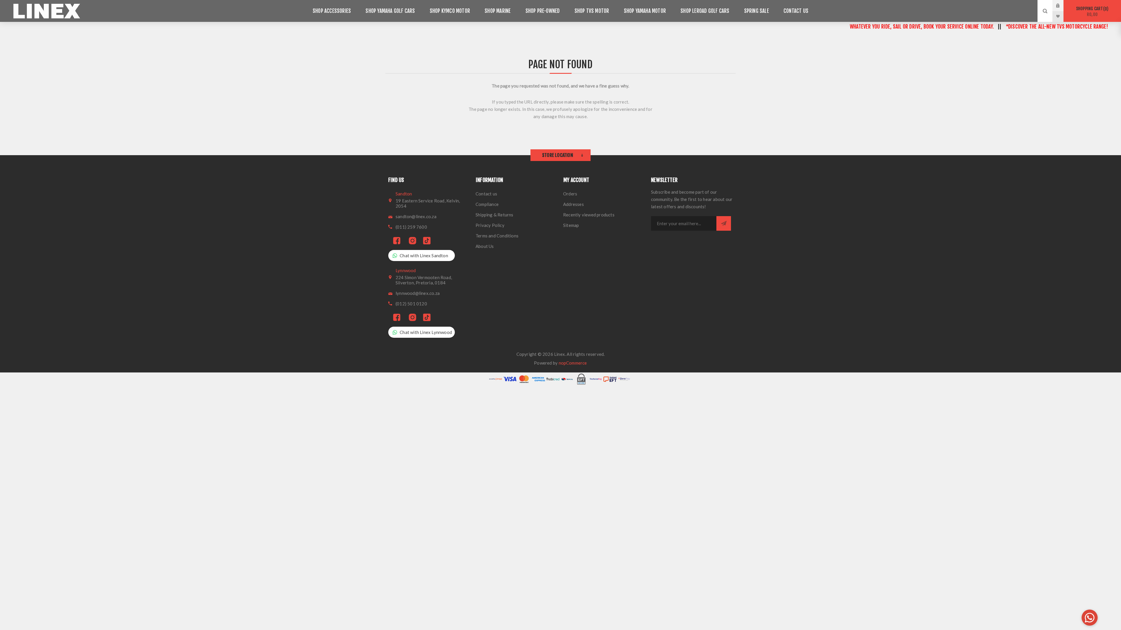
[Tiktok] (427, 241)
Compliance (487, 204)
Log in (1062, 5)
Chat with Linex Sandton (424, 255)
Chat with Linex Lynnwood (426, 332)
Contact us (486, 193)
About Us (485, 246)
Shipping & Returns (494, 214)
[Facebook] (396, 241)
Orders (570, 193)
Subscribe (723, 223)
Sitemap (571, 225)
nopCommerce (573, 362)
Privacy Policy (490, 225)
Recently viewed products (589, 214)
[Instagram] (412, 241)
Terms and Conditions (497, 235)
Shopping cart (1091, 11)
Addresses (573, 204)
